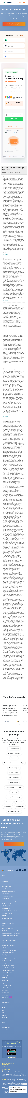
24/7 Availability (5, 987)
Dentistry (14, 758)
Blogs (3, 1010)
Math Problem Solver (6, 903)
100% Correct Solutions (7, 985)
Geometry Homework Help (8, 970)
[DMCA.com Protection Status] (12, 1057)
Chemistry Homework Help (8, 923)
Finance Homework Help (7, 928)
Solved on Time (5, 992)
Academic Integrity (6, 1027)
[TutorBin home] (7, 2)
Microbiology (14, 782)
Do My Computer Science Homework (10, 950)
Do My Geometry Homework (8, 945)
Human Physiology (14, 777)
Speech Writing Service (7, 888)
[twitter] (25, 870)
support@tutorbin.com (8, 1066)
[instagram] (23, 870)
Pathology (14, 792)
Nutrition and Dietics (14, 811)
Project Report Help (6, 886)
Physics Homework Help (7, 921)
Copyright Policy (5, 1024)
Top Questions (5, 1029)
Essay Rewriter (5, 1000)
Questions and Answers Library (9, 901)
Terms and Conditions (7, 1020)
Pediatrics (9, 802)
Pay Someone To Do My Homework (10, 910)
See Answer (5, 254)
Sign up (25, 2)
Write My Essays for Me (7, 963)
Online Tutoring (5, 898)
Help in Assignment (6, 975)
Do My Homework (6, 905)
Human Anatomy (14, 772)
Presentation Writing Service (8, 891)
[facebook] (17, 870)
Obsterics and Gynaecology (14, 787)
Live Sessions (5, 879)
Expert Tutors (5, 980)
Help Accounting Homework (8, 965)
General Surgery (14, 767)
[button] (14, 141)
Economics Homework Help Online (9, 967)
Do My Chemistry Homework (8, 947)
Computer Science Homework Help (10, 935)
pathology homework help (14, 24)
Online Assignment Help (7, 896)
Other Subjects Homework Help (9, 940)
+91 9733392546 (7, 1068)
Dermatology (7, 806)
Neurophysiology (14, 748)
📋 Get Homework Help (13, 126)
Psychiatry (19, 802)
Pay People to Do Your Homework (9, 958)
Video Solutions (5, 893)
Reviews (4, 1022)
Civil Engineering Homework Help (9, 925)
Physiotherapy (20, 806)
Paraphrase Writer (6, 1002)
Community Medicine (14, 753)
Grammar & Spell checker (7, 1004)
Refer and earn (5, 997)
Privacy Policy (5, 1017)
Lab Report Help (5, 884)
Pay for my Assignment (7, 960)
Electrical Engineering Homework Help (10, 930)
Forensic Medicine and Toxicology (14, 763)
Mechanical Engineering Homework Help (11, 933)
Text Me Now (15, 118)
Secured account (5, 995)
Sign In (20, 2)
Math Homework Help (7, 918)
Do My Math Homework (7, 942)
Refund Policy (5, 1015)
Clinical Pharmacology (14, 797)
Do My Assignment (6, 908)
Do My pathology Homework (14, 844)
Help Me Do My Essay (7, 972)
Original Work (5, 983)
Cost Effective (5, 990)
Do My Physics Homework (7, 952)
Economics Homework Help (8, 938)
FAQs (3, 1012)
